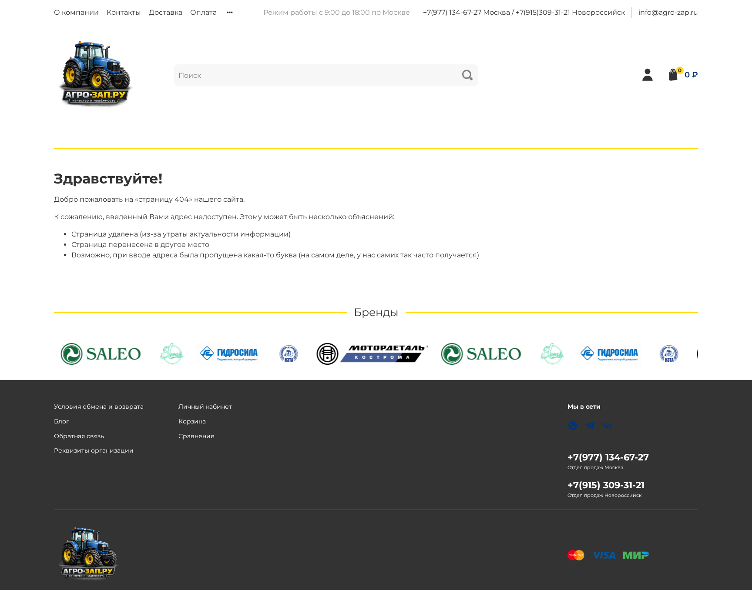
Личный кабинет (205, 406)
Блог (61, 421)
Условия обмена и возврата (99, 406)
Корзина (192, 421)
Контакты (124, 12)
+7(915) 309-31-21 (606, 485)
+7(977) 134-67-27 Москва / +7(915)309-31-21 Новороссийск (524, 12)
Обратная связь (79, 436)
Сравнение (196, 436)
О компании (76, 12)
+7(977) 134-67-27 (608, 457)
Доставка (165, 12)
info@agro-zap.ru (668, 12)
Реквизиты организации (94, 450)
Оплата (203, 12)
